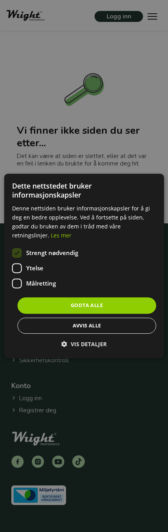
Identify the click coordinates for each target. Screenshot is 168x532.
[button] (84, 344)
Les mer (61, 235)
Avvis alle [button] (87, 325)
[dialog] (84, 266)
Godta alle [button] (87, 305)
